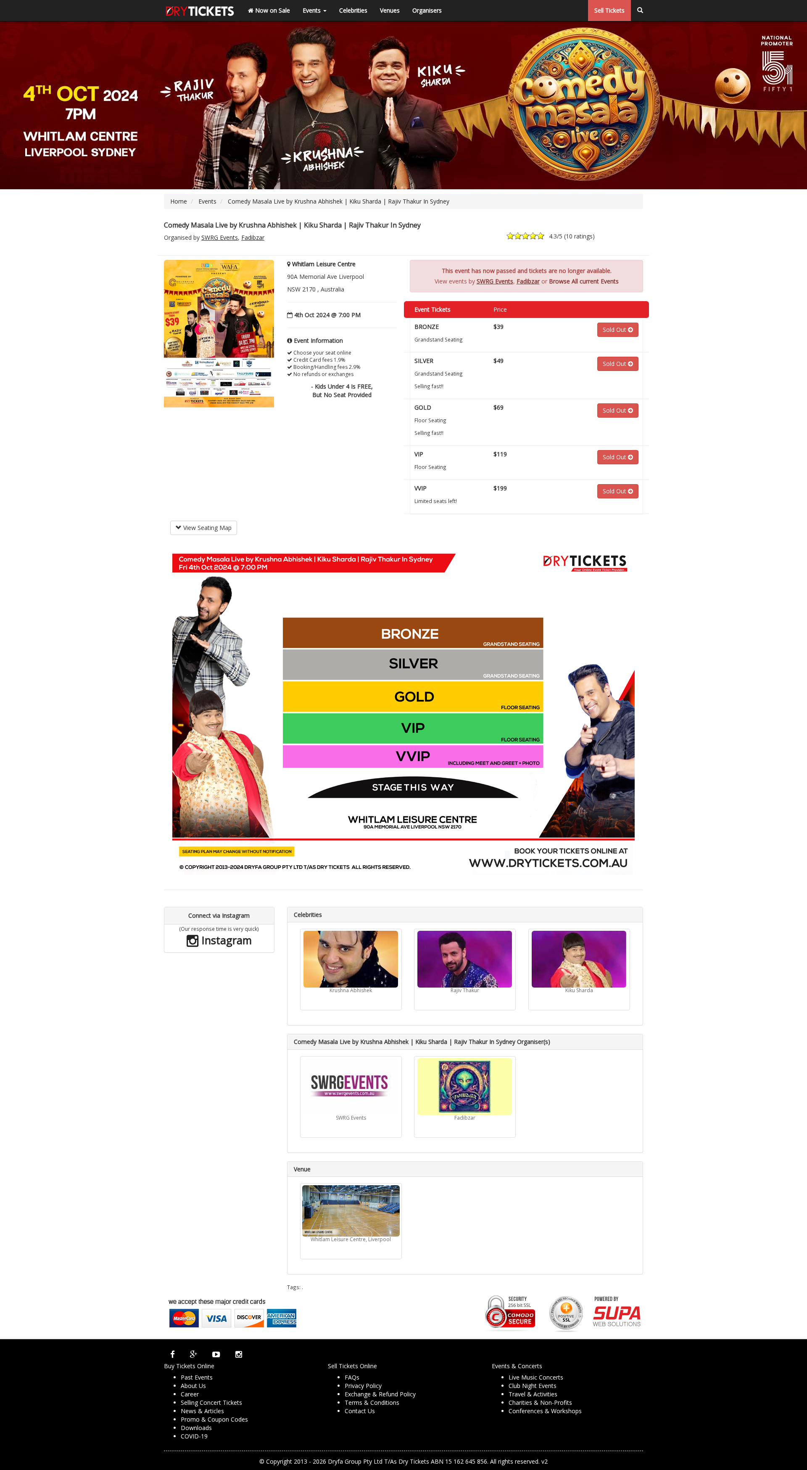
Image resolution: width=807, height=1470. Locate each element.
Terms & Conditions (372, 1402)
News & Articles (202, 1411)
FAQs (352, 1377)
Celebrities (353, 10)
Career (190, 1394)
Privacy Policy (363, 1386)
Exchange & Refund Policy (380, 1394)
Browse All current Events (584, 281)
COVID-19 (194, 1436)
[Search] (640, 10)
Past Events (197, 1377)
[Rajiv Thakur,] (465, 959)
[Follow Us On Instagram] (238, 1354)
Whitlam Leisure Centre (324, 264)
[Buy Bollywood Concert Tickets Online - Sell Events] (200, 10)
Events (312, 10)
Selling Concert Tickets (211, 1402)
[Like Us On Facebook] (172, 1354)
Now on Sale (271, 10)
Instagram (225, 940)
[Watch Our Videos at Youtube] (216, 1354)
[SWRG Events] (351, 1086)
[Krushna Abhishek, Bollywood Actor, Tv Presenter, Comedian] (351, 959)
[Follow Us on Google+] (193, 1354)
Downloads (196, 1428)
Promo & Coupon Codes (214, 1419)
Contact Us (360, 1411)
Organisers (427, 10)
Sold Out (615, 330)
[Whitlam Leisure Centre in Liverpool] (351, 1211)
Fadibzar (252, 237)
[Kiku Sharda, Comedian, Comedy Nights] (579, 959)
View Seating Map (207, 528)
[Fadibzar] (465, 1086)
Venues (390, 10)
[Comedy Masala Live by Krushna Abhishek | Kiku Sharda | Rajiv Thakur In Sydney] (219, 337)
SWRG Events (219, 237)
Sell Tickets (609, 10)
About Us (193, 1386)
